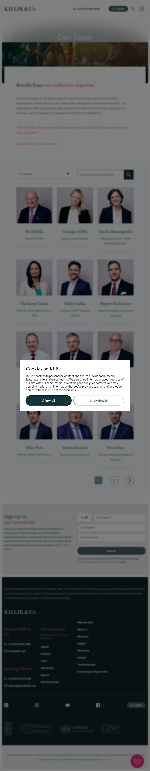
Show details (99, 400)
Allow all (48, 400)
